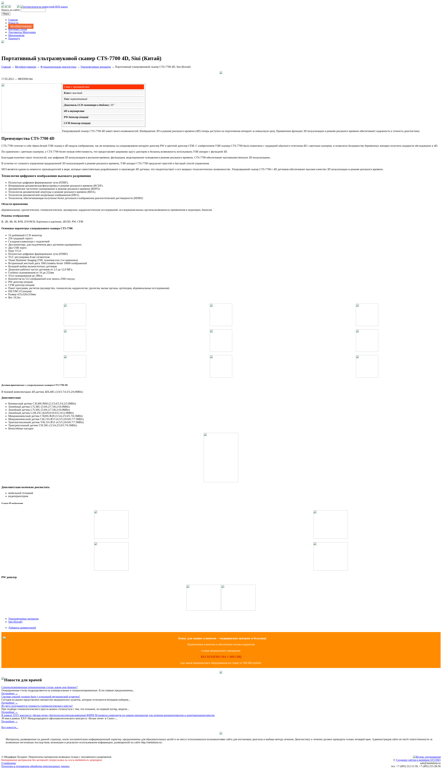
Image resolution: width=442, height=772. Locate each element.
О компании (8, 763)
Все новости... (9, 727)
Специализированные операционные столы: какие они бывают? (39, 687)
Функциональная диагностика (58, 66)
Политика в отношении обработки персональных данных (35, 766)
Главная (13, 19)
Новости (13, 22)
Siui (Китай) (15, 621)
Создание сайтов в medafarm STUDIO (418, 760)
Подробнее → (9, 693)
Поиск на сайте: (11, 9)
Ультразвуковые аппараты (95, 66)
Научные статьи (17, 29)
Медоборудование (21, 26)
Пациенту (14, 38)
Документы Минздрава (22, 32)
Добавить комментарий (22, 627)
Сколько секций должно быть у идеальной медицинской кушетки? (40, 696)
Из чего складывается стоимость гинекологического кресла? (37, 705)
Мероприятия (16, 35)
